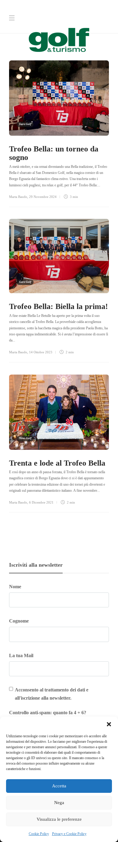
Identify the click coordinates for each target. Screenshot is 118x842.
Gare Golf (25, 124)
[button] (109, 724)
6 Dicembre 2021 (41, 502)
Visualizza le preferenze (59, 819)
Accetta (59, 785)
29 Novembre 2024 (43, 197)
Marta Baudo (18, 197)
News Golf (25, 438)
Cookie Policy (39, 834)
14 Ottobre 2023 (40, 352)
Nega (59, 802)
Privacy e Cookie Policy (69, 834)
